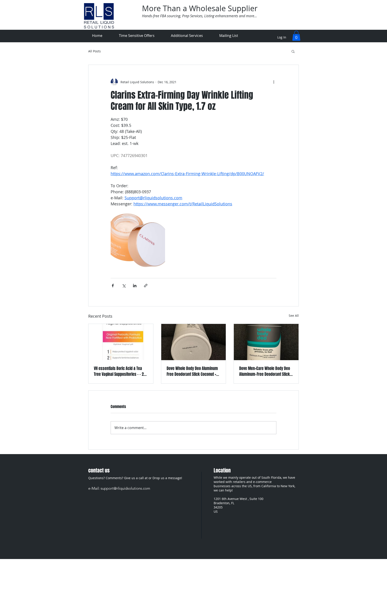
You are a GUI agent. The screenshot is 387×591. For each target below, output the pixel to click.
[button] (296, 36)
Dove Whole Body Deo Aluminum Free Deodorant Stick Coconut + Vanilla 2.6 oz (192, 371)
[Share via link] (146, 285)
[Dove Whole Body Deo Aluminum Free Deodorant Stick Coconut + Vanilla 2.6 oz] (193, 342)
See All (294, 315)
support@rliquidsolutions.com (125, 488)
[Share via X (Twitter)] (124, 285)
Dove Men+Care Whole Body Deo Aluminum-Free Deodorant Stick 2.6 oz (264, 371)
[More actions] (273, 82)
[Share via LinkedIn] (135, 285)
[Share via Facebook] (113, 285)
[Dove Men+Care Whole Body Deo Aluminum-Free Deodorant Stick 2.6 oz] (266, 342)
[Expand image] (138, 240)
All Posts (94, 51)
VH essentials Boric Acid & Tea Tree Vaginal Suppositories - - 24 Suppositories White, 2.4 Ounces (120, 371)
